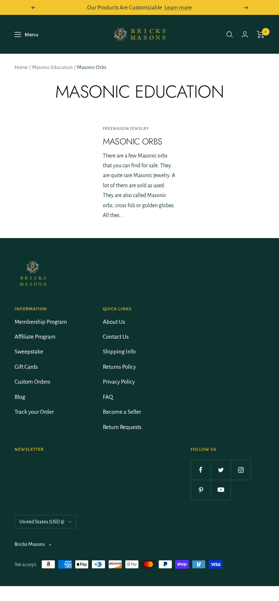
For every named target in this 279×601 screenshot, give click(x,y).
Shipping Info (119, 351)
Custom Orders (32, 382)
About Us (114, 322)
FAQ (108, 397)
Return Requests (122, 427)
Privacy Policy (119, 382)
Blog (20, 397)
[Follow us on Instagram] (241, 470)
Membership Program (41, 322)
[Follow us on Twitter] (221, 470)
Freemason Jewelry (126, 128)
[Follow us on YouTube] (221, 490)
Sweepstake (29, 351)
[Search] (229, 34)
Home (21, 67)
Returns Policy (119, 367)
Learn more (178, 7)
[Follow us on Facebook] (201, 470)
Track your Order (34, 412)
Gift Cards (26, 367)
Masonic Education (52, 67)
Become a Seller (122, 412)
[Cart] (260, 34)
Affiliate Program (35, 337)
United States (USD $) (42, 521)
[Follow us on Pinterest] (201, 490)
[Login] (245, 34)
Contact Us (116, 337)
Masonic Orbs (132, 141)
